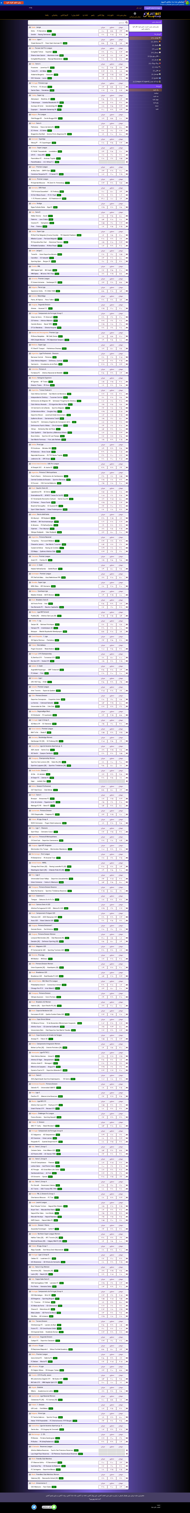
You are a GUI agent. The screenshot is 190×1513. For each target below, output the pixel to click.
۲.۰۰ (121, 628)
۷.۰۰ (103, 67)
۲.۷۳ (120, 52)
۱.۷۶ (121, 99)
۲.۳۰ (102, 317)
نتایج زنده (110, 15)
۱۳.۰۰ (103, 198)
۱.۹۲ (103, 408)
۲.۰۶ (103, 401)
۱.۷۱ (103, 226)
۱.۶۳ (103, 127)
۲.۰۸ (103, 649)
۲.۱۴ (103, 832)
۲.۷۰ (103, 59)
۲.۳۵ (120, 732)
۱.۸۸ (120, 71)
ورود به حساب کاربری (153, 8)
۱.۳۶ (103, 151)
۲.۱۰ (103, 261)
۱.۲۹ (103, 569)
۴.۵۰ (111, 43)
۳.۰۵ (111, 34)
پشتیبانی (54, 15)
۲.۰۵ (120, 452)
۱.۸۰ (103, 1108)
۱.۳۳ (120, 31)
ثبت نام (139, 8)
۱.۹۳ (103, 640)
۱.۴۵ (103, 404)
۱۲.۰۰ (120, 235)
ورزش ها (157, 34)
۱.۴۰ (103, 397)
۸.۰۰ (103, 31)
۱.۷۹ (103, 967)
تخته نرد (85, 15)
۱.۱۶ (121, 198)
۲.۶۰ (112, 55)
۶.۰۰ (121, 219)
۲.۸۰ (120, 59)
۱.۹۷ (121, 1237)
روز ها (158, 86)
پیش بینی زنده (121, 15)
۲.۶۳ (102, 183)
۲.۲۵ (102, 308)
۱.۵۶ (103, 74)
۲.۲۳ (102, 1014)
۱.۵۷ (120, 300)
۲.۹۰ (112, 158)
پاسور (92, 15)
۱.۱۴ (103, 1047)
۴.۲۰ (120, 78)
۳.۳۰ (111, 71)
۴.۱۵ (120, 408)
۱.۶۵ (103, 242)
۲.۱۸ (103, 155)
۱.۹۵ (103, 483)
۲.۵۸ (120, 183)
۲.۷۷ (102, 90)
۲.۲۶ (120, 143)
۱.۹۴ (103, 425)
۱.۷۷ (120, 603)
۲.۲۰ (103, 34)
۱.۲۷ (103, 118)
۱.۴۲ (121, 790)
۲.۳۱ (103, 1274)
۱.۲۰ (103, 657)
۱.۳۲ (103, 532)
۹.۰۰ (121, 762)
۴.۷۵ (120, 226)
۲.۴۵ (102, 207)
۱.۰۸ (121, 938)
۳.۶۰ (120, 34)
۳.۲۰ (111, 78)
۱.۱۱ (121, 1382)
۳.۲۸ (102, 364)
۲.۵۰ (120, 207)
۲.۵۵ (120, 158)
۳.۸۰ (111, 127)
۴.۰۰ (112, 134)
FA (31, 8)
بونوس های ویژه (155, 1507)
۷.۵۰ (120, 348)
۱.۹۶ (103, 78)
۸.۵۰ (111, 938)
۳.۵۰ (111, 106)
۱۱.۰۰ (103, 1382)
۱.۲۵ (103, 560)
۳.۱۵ (112, 382)
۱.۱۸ (103, 336)
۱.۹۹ (121, 741)
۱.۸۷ (103, 174)
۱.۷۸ (103, 106)
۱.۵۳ (103, 219)
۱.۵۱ (121, 43)
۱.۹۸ (103, 102)
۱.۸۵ (103, 382)
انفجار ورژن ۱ (75, 15)
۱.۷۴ (120, 373)
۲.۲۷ (102, 394)
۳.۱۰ (112, 130)
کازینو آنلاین (64, 15)
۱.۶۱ (103, 134)
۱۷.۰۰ (102, 938)
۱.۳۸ (103, 750)
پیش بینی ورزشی (135, 16)
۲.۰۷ (103, 1079)
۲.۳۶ (102, 1173)
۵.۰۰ (120, 127)
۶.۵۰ (112, 235)
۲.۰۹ (120, 195)
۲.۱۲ (103, 270)
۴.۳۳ (103, 71)
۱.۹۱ (103, 525)
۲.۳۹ (120, 109)
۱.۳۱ (103, 340)
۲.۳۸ (102, 320)
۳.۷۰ (111, 102)
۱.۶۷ (103, 499)
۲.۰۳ (102, 1023)
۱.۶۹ (103, 448)
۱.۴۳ (120, 67)
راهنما (47, 15)
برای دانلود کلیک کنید (13, 2)
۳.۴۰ (111, 239)
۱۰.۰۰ (120, 87)
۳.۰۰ (112, 52)
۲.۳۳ (103, 551)
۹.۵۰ (120, 560)
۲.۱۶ (103, 436)
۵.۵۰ (111, 31)
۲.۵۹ (111, 411)
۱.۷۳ (120, 866)
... (103, 162)
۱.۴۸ (103, 274)
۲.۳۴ (120, 364)
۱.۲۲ (103, 87)
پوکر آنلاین (101, 15)
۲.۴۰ (103, 52)
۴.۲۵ (111, 74)
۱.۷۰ (103, 216)
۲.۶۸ (111, 394)
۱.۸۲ (103, 246)
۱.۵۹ (121, 616)
